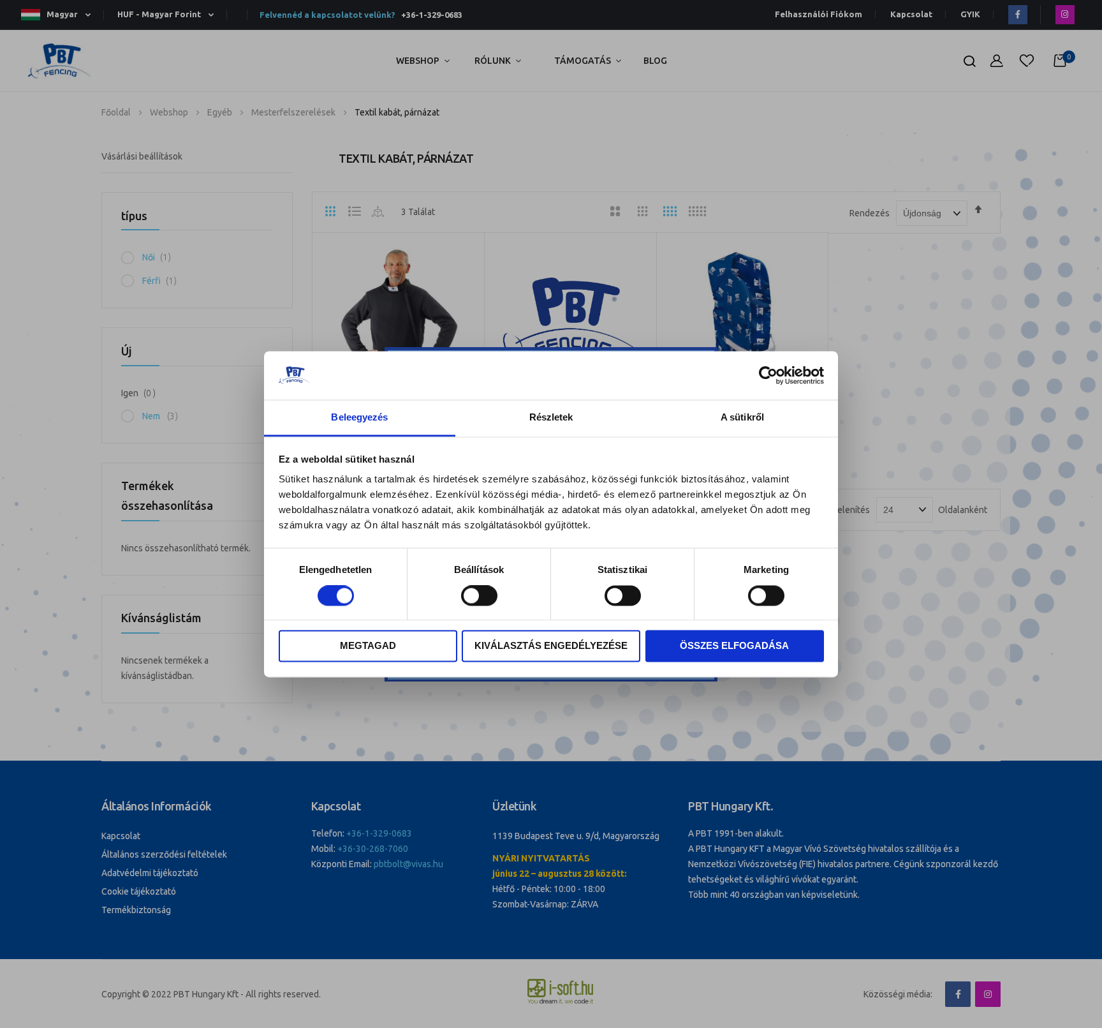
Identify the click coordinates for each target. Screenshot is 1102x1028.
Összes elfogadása (734, 646)
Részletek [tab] (551, 417)
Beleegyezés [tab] (359, 417)
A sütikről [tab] (742, 417)
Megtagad (368, 646)
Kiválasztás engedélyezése (551, 646)
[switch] (479, 596)
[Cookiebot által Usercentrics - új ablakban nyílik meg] (768, 375)
